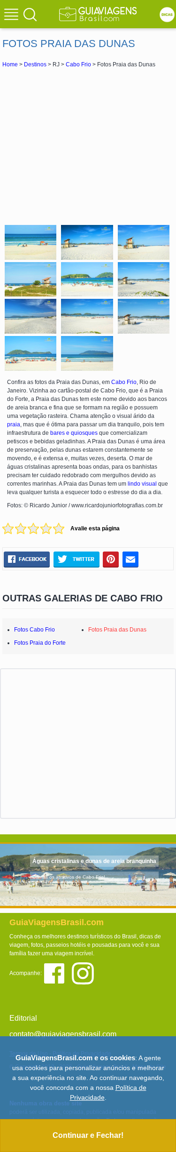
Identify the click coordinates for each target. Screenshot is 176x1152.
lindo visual (142, 483)
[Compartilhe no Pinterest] (111, 559)
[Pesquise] (30, 14)
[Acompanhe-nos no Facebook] (57, 973)
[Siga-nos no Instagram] (85, 973)
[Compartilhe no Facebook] (27, 559)
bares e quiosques (74, 433)
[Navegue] (12, 15)
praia (13, 424)
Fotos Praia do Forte (40, 643)
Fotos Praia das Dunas (117, 629)
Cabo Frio (78, 64)
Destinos (35, 64)
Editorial (23, 1018)
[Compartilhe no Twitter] (76, 559)
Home (10, 64)
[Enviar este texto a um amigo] (130, 559)
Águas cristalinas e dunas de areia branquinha (94, 861)
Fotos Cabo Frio (34, 629)
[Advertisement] (88, 145)
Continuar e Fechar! (88, 1135)
